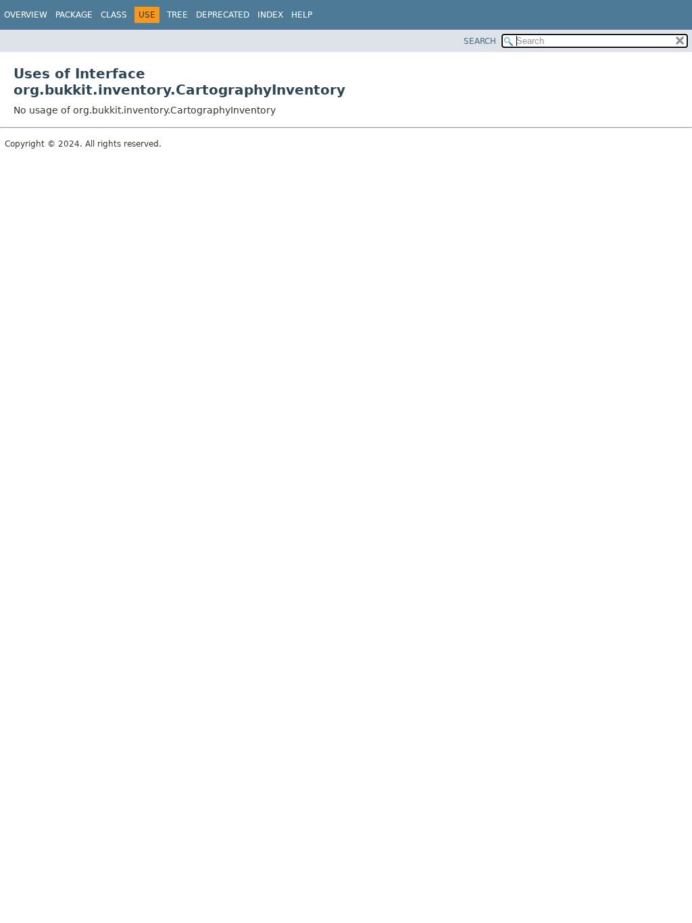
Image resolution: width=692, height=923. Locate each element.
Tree (177, 15)
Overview (25, 15)
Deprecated (222, 15)
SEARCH (480, 41)
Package (74, 15)
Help (301, 15)
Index (270, 15)
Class (114, 15)
